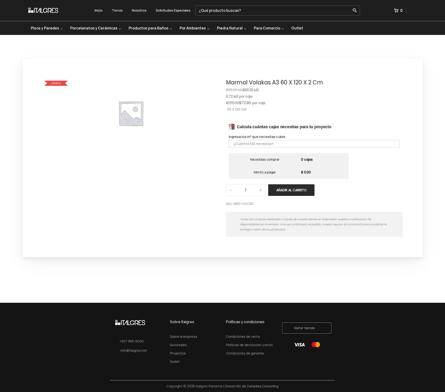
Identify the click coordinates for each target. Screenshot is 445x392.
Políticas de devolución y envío (249, 345)
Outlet (297, 28)
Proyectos (178, 353)
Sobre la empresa (183, 336)
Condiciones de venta (243, 336)
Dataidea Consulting (263, 386)
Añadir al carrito (291, 190)
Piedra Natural (230, 28)
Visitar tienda (304, 328)
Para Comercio (267, 28)
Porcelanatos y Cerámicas (94, 28)
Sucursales (178, 345)
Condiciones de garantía (245, 353)
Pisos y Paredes (45, 28)
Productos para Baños (148, 28)
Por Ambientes (193, 28)
